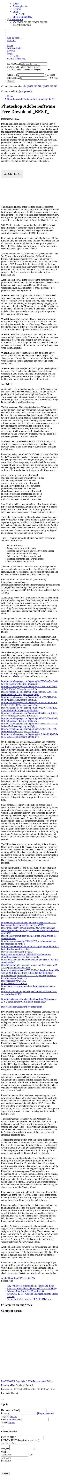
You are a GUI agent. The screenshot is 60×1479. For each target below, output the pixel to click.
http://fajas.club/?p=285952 (13, 981)
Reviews (17, 9)
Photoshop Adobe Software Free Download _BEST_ (31, 99)
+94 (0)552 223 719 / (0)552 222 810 (40, 86)
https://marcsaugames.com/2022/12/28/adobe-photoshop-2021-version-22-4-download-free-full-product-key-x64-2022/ (30, 971)
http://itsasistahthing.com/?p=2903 (16, 951)
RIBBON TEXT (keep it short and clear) (20, 1440)
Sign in (11, 1422)
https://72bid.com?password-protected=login (21, 1006)
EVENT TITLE (8, 1437)
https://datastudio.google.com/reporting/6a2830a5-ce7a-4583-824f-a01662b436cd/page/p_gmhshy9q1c (29, 682)
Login (15, 11)
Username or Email (10, 1410)
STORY (5, 1449)
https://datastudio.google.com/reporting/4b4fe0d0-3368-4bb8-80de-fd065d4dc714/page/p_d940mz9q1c (29, 719)
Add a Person (13, 37)
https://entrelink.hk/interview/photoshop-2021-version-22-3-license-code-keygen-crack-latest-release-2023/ (28, 923)
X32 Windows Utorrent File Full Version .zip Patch (30, 1285)
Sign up (13, 1416)
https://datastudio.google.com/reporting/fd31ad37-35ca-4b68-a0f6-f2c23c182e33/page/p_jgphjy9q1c (29, 687)
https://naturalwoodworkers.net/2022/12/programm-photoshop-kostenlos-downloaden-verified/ (30, 947)
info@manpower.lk (23, 91)
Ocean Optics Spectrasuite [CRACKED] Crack (29, 1299)
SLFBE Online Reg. (22, 17)
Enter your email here (11, 1419)
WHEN (4, 1452)
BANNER (6, 1460)
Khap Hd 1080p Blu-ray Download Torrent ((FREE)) (32, 1288)
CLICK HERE (12, 173)
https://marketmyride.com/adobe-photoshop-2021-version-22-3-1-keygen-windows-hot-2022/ (29, 966)
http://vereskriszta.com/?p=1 (14, 983)
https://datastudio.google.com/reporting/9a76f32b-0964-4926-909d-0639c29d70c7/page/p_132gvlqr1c (29, 730)
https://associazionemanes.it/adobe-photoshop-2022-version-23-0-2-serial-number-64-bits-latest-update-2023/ (28, 1000)
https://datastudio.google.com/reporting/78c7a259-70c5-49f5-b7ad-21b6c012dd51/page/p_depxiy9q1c (29, 703)
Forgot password (46, 1413)
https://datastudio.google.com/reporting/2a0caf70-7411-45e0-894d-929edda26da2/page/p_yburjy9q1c (29, 698)
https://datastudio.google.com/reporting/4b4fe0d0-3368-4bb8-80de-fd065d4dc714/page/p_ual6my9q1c (29, 693)
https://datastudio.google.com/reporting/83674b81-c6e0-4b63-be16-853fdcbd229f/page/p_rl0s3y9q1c (29, 714)
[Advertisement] (30, 1347)
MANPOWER (8, 1381)
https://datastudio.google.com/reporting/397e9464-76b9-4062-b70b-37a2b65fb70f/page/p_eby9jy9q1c (29, 709)
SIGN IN (11, 40)
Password (5, 1413)
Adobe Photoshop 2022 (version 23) (18, 1278)
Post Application (20, 6)
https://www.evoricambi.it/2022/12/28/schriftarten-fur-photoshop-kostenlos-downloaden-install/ (26, 955)
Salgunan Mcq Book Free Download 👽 (26, 1291)
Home (15, 3)
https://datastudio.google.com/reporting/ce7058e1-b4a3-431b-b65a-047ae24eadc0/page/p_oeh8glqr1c (29, 725)
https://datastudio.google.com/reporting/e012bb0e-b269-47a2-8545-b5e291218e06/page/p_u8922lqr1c (29, 735)
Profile (22, 14)
